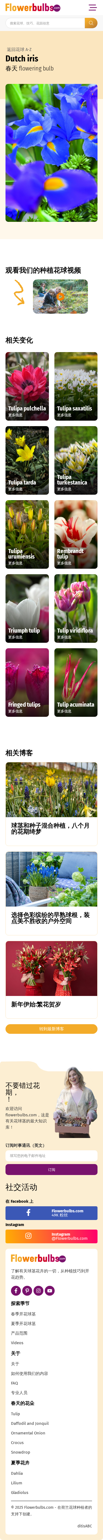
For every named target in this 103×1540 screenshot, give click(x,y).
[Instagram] (38, 1291)
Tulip (15, 1413)
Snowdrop (20, 1452)
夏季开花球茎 (23, 1323)
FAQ (14, 1383)
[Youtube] (50, 1291)
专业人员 (19, 1392)
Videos (17, 1342)
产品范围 (19, 1333)
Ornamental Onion (28, 1433)
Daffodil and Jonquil (30, 1423)
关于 (15, 1363)
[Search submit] (91, 23)
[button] (93, 7)
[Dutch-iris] (51, 153)
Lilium (16, 1482)
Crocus (17, 1442)
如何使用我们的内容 (29, 1373)
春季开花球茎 (23, 1314)
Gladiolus (19, 1492)
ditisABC (84, 1526)
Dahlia (17, 1473)
